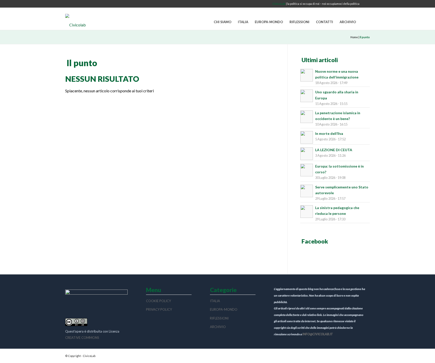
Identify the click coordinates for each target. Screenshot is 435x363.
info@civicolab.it (317, 334)
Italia (215, 301)
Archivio (218, 327)
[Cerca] (364, 22)
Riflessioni (219, 318)
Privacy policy (159, 309)
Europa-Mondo (223, 309)
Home (354, 37)
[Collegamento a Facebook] (366, 4)
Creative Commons (82, 338)
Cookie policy (158, 301)
